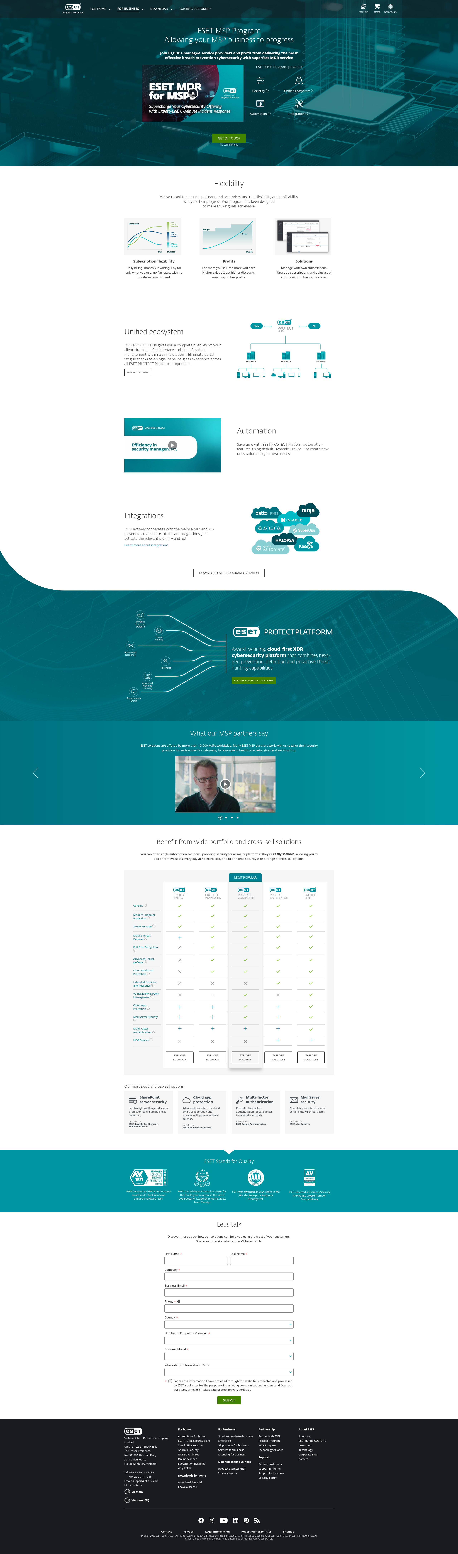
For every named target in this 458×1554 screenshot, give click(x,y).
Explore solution (179, 1057)
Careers (303, 1459)
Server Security (142, 926)
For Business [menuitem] (128, 9)
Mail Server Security (145, 1017)
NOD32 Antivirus (188, 1454)
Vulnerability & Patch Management (146, 995)
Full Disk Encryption (145, 947)
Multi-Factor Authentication (142, 1030)
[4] (238, 818)
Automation (258, 114)
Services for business (231, 1450)
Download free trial (190, 1482)
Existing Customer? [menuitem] (195, 9)
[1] (220, 818)
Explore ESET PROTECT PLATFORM (253, 680)
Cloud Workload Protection (143, 972)
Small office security (190, 1445)
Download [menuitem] (159, 9)
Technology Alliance (271, 1450)
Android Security (188, 1450)
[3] (232, 818)
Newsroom (305, 1445)
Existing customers (270, 1464)
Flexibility (258, 91)
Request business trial (231, 1468)
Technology (306, 1450)
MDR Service (141, 1040)
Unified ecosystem (297, 91)
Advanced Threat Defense (143, 960)
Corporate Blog (308, 1454)
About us (304, 1436)
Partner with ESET (269, 1436)
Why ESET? (184, 1468)
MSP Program (267, 1445)
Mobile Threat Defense (141, 937)
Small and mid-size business (235, 1436)
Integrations (297, 114)
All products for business (233, 1445)
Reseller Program (269, 1440)
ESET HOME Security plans (194, 1440)
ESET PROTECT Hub (137, 372)
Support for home (270, 1468)
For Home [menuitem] (98, 9)
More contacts (133, 1485)
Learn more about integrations (146, 545)
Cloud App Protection (139, 1007)
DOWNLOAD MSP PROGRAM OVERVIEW (229, 573)
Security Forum (268, 1477)
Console (138, 905)
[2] (226, 818)
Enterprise (224, 1440)
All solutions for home (191, 1436)
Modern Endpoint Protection (144, 916)
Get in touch (229, 138)
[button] (192, 93)
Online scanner (187, 1459)
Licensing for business (232, 1454)
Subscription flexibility (191, 1463)
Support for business (271, 1473)
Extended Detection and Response (145, 983)
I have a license (187, 1487)
